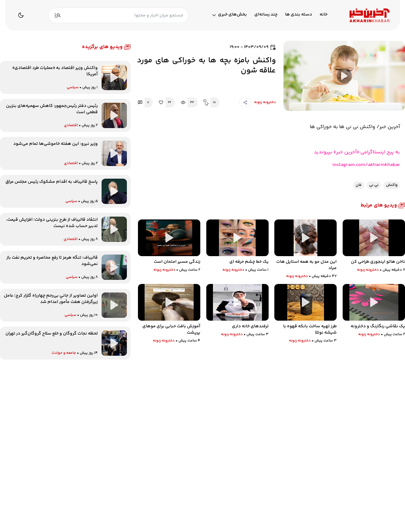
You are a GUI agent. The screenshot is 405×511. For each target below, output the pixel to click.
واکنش (391, 185)
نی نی (373, 185)
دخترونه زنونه (265, 102)
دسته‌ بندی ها (298, 14)
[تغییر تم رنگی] (21, 15)
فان (359, 185)
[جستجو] (57, 15)
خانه (323, 14)
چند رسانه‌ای (265, 14)
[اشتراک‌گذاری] (245, 102)
